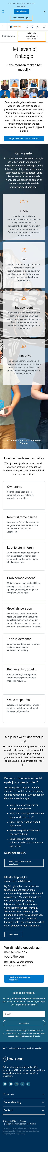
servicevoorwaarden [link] (27, 1131)
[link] (15, 26)
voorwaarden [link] (8, 1033)
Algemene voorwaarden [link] (16, 1123)
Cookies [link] (32, 1123)
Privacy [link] (23, 1121)
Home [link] (4, 1048)
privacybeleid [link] (8, 1131)
